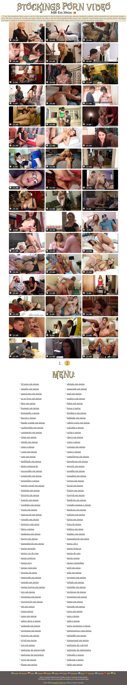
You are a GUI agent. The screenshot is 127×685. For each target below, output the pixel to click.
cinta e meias (73, 442)
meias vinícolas (29, 567)
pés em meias (28, 606)
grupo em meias (29, 509)
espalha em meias (76, 471)
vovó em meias (28, 659)
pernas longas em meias (33, 587)
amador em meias (30, 388)
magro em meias (29, 538)
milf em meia (74, 567)
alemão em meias (76, 384)
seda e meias (73, 621)
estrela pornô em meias (32, 485)
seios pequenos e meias (78, 625)
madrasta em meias (30, 533)
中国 (108, 673)
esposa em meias (75, 480)
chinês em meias (29, 442)
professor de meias (76, 592)
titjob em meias (29, 640)
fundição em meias (76, 500)
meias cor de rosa (30, 553)
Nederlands (73, 673)
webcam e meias (75, 659)
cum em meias (28, 456)
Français (40, 673)
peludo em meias (75, 582)
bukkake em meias (76, 417)
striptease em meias (31, 630)
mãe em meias (74, 572)
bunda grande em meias (33, 422)
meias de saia (73, 553)
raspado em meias (76, 606)
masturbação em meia (78, 538)
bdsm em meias (75, 403)
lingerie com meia (30, 524)
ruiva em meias (74, 611)
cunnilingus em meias (78, 456)
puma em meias (75, 601)
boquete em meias (30, 408)
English (16, 673)
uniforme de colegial (77, 645)
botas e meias (74, 408)
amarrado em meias (77, 388)
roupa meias (27, 611)
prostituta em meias (31, 596)
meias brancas (74, 548)
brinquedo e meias (30, 413)
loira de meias (74, 524)
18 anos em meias (30, 384)
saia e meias (73, 616)
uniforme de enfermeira (79, 650)
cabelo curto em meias (78, 422)
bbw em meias (28, 403)
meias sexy (26, 562)
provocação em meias (32, 601)
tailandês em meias (76, 635)
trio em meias (28, 645)
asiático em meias (76, 398)
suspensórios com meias (79, 630)
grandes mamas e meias (79, 504)
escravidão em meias (31, 471)
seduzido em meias (30, 625)
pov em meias (28, 592)
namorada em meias (31, 577)
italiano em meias (76, 514)
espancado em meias (31, 475)
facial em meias (75, 485)
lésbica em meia (75, 529)
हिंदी (114, 673)
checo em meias (75, 437)
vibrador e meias (75, 654)
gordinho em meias (30, 504)
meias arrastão (28, 548)
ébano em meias (29, 664)
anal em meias (74, 393)
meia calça (72, 543)
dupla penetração (29, 466)
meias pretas (73, 558)
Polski (32, 673)
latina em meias (75, 519)
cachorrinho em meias (32, 427)
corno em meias (29, 451)
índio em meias (74, 664)
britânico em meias (76, 413)
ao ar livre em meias (31, 398)
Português (91, 673)
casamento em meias (31, 432)
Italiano (56, 673)
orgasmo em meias (76, 577)
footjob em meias (76, 495)
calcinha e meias (75, 427)
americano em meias (31, 393)
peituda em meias (30, 582)
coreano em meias (76, 446)
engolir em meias (75, 466)
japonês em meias (30, 519)
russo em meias (29, 616)
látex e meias (27, 529)
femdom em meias (30, 490)
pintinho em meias (76, 587)
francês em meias (30, 500)
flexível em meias (30, 495)
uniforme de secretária (32, 654)
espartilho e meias (30, 480)
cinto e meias (27, 446)
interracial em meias (31, 514)
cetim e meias (74, 432)
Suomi (82, 673)
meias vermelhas (75, 562)
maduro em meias (76, 533)
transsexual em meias (78, 640)
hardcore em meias (76, 509)
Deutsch (24, 673)
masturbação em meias (32, 543)
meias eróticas (28, 558)
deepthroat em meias (77, 461)
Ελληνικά (100, 673)
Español (48, 673)
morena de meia (29, 572)
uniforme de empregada (33, 650)
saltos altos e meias (31, 621)
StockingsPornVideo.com (58, 683)
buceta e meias (28, 417)
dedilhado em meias (31, 461)
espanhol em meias (76, 475)
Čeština (64, 673)
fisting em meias (75, 490)
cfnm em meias (28, 437)
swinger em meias (30, 635)
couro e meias (74, 451)
